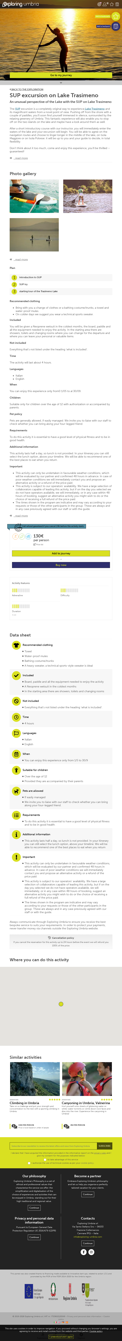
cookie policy (87, 1163)
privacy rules (100, 1153)
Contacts (88, 1218)
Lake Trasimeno (94, 108)
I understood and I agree (61, 1336)
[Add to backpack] (115, 26)
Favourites (112, 4)
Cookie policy (96, 1331)
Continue (34, 1207)
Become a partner (87, 1176)
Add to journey (61, 553)
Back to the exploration (27, 89)
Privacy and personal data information (34, 1220)
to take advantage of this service (62, 1159)
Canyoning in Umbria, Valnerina (86, 1103)
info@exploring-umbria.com (88, 1236)
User (105, 4)
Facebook (84, 1252)
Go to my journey (61, 75)
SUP (17, 108)
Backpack (117, 4)
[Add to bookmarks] (115, 16)
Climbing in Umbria (24, 1103)
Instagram (91, 1252)
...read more (21, 158)
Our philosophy (34, 1176)
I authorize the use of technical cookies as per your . (63, 1163)
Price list (39, 544)
